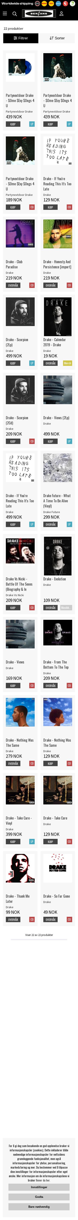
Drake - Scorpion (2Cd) (17, 420)
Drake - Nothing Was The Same (20, 743)
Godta (39, 1196)
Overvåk (13, 285)
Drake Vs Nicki (15, 595)
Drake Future (51, 512)
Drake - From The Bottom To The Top (55, 664)
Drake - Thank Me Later (17, 899)
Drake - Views (15, 662)
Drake (47, 195)
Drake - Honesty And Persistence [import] (57, 264)
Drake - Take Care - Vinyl (19, 820)
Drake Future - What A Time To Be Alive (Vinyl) (57, 501)
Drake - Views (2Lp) (56, 417)
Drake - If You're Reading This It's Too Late (57, 184)
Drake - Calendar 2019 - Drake (54, 342)
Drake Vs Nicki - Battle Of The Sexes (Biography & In (19, 584)
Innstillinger (39, 1187)
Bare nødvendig (39, 1206)
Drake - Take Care (55, 818)
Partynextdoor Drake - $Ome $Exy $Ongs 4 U (20, 100)
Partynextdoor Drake (19, 111)
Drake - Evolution (54, 578)
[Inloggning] (61, 14)
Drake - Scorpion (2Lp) (17, 342)
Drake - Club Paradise (14, 264)
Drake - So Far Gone (56, 896)
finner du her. (43, 1180)
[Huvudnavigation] (5, 14)
